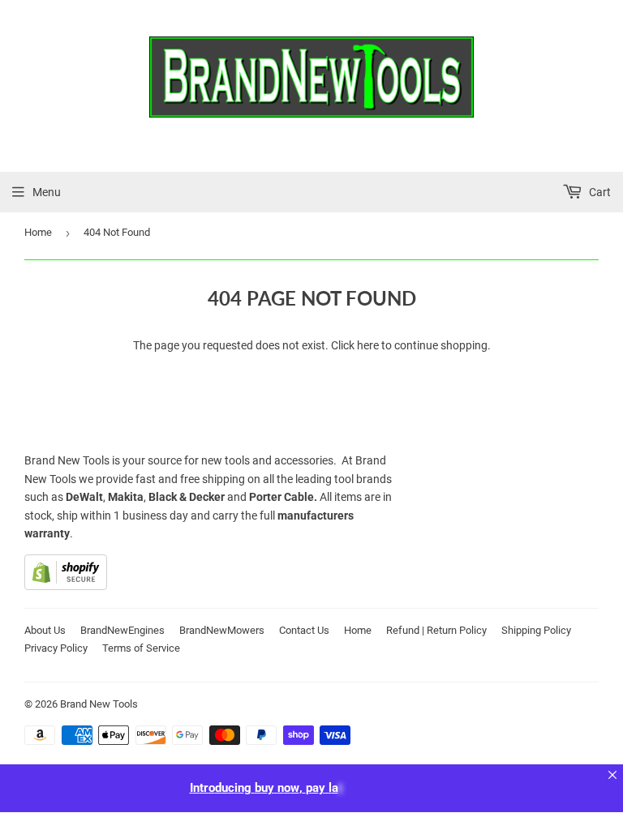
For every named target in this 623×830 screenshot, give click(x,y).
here (368, 345)
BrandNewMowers (221, 630)
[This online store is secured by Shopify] (65, 586)
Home (38, 232)
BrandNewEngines (122, 630)
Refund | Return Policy (436, 630)
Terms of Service (141, 648)
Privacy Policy (56, 648)
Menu (46, 192)
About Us (45, 630)
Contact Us (304, 630)
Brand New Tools (99, 704)
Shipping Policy (536, 630)
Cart (598, 192)
